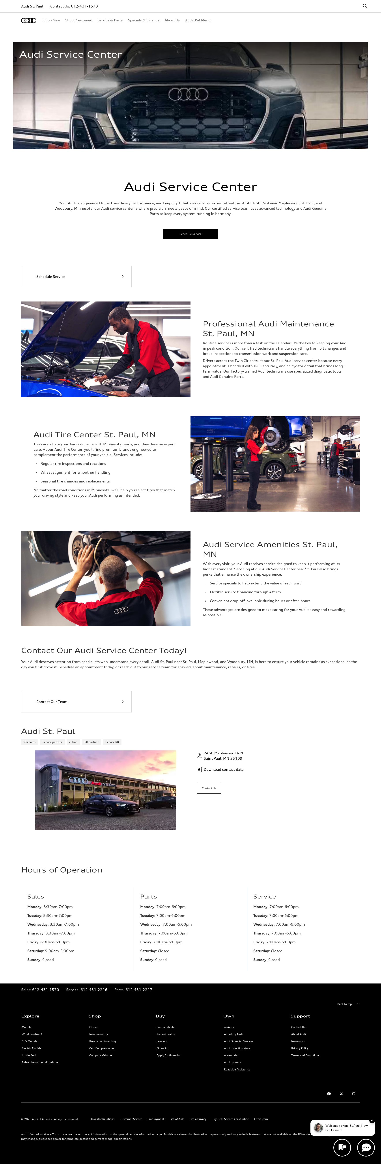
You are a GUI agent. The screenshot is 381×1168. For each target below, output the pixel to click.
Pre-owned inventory (102, 1041)
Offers (93, 1027)
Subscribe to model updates (40, 1062)
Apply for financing (169, 1055)
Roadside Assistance (237, 1069)
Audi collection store (237, 1048)
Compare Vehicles (100, 1055)
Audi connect (232, 1062)
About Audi (298, 1034)
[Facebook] (329, 1093)
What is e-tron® (32, 1034)
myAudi (229, 1027)
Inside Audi (29, 1055)
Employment (156, 1119)
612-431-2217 (138, 989)
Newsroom (298, 1041)
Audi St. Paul (32, 6)
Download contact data (224, 769)
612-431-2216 (93, 989)
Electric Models (31, 1048)
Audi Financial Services (238, 1041)
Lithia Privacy (197, 1119)
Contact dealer (166, 1027)
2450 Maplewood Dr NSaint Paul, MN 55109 (223, 756)
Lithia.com (261, 1119)
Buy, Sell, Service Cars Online (230, 1119)
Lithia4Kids (177, 1119)
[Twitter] (341, 1093)
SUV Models (29, 1041)
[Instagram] (353, 1093)
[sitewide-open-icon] (365, 6)
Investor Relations (102, 1119)
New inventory (98, 1034)
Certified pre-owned (102, 1048)
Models (26, 1027)
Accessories (231, 1055)
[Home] (28, 20)
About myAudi (233, 1034)
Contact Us (298, 1027)
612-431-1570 (84, 6)
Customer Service (131, 1119)
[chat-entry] (342, 1148)
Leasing (162, 1041)
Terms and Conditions (305, 1055)
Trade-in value (166, 1034)
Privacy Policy (299, 1048)
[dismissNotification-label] (372, 1120)
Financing (163, 1048)
